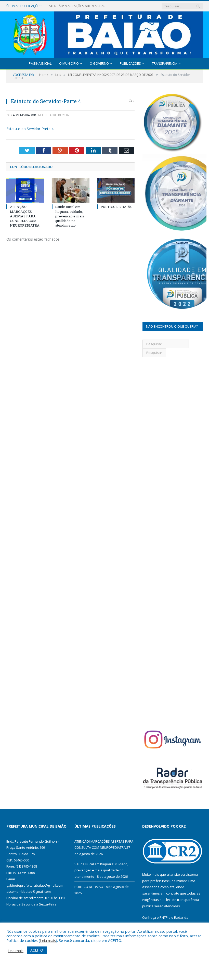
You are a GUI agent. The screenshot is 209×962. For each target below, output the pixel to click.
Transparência (164, 63)
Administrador (24, 115)
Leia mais (48, 940)
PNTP (164, 917)
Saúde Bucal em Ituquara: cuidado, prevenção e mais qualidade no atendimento (79, 6)
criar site (173, 874)
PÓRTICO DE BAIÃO (117, 206)
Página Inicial (40, 63)
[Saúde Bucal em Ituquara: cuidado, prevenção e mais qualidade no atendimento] (70, 190)
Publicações (130, 63)
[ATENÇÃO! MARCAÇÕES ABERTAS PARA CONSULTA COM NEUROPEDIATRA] (25, 190)
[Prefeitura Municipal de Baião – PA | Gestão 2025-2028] (104, 33)
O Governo (99, 63)
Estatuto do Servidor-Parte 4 (30, 128)
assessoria (151, 887)
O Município (69, 63)
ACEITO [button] (36, 950)
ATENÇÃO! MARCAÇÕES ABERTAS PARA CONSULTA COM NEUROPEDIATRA (25, 216)
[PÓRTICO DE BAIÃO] (116, 190)
